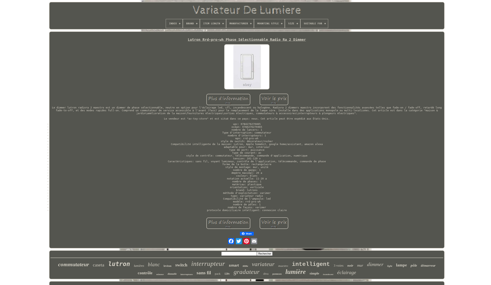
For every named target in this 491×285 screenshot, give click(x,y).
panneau (277, 273)
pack (218, 273)
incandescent (328, 274)
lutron (119, 264)
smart (234, 265)
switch (181, 265)
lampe (401, 265)
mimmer (160, 274)
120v (227, 273)
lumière (295, 271)
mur (360, 265)
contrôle (145, 272)
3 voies (339, 265)
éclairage (346, 272)
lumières (139, 265)
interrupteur (208, 263)
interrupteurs (186, 274)
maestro (283, 266)
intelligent (311, 264)
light (389, 266)
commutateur (73, 264)
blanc (154, 264)
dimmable (172, 274)
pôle (414, 265)
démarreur (428, 265)
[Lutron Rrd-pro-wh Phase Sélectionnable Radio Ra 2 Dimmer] (247, 67)
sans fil (204, 272)
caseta (98, 264)
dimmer (375, 264)
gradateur (247, 271)
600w (245, 266)
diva (266, 273)
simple (314, 273)
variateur (263, 264)
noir (350, 265)
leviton (167, 266)
